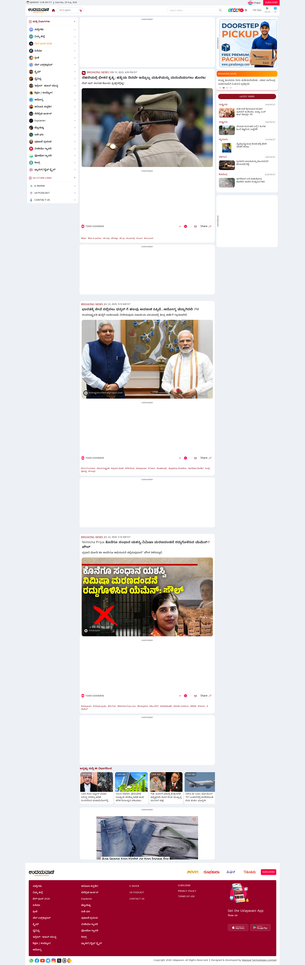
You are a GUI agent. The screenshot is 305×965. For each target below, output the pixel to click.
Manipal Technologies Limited (259, 960)
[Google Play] (260, 927)
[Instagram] (53, 960)
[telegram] (48, 960)
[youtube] (42, 960)
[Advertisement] (147, 44)
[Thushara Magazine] (231, 872)
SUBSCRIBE (271, 2)
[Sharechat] (69, 960)
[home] (38, 10)
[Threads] (64, 960)
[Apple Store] (238, 927)
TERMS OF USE (186, 896)
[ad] (248, 43)
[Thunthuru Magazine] (250, 872)
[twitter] (59, 960)
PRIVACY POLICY (187, 891)
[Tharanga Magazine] (192, 872)
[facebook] (37, 960)
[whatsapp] (31, 960)
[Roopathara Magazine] (212, 872)
